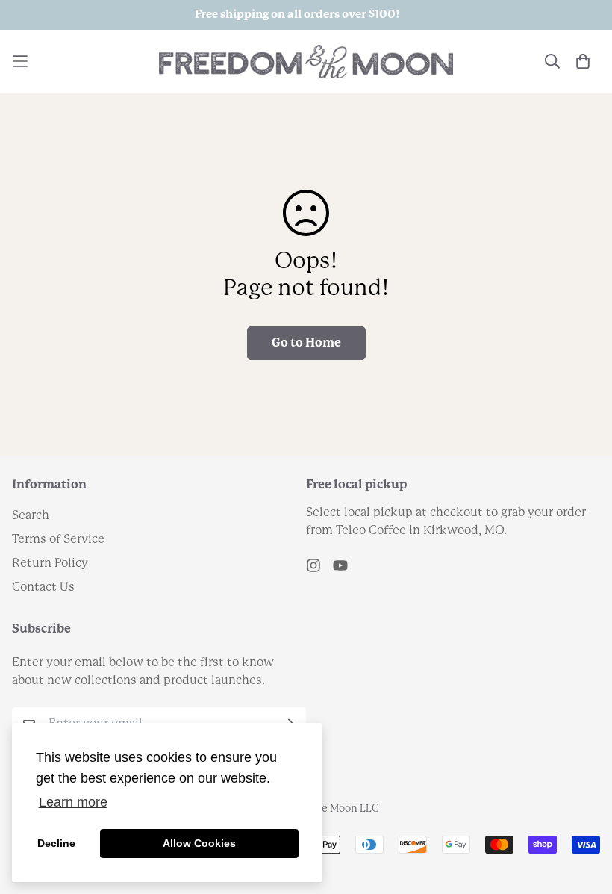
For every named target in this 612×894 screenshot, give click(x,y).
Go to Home (306, 343)
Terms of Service (58, 539)
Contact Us (43, 587)
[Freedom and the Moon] (306, 61)
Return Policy (50, 563)
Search (30, 515)
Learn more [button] (73, 802)
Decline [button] (56, 843)
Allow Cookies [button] (199, 843)
